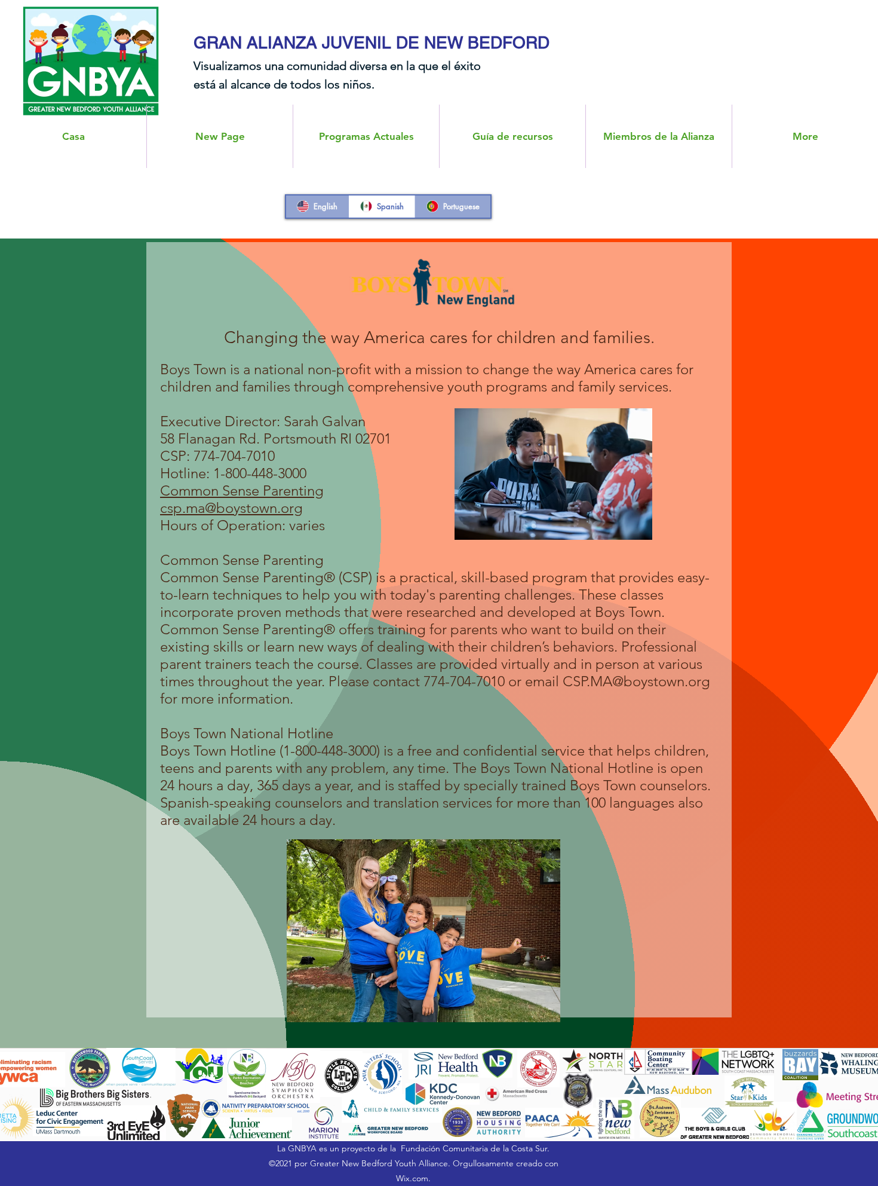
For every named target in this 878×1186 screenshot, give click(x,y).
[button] (659, 136)
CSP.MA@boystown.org (636, 681)
